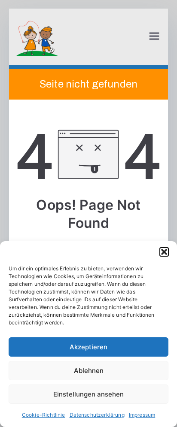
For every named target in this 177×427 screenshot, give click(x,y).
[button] (164, 252)
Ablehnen (89, 370)
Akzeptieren (88, 347)
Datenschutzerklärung (97, 415)
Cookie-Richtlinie (43, 415)
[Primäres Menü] (154, 37)
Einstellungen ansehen (88, 394)
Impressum (142, 415)
